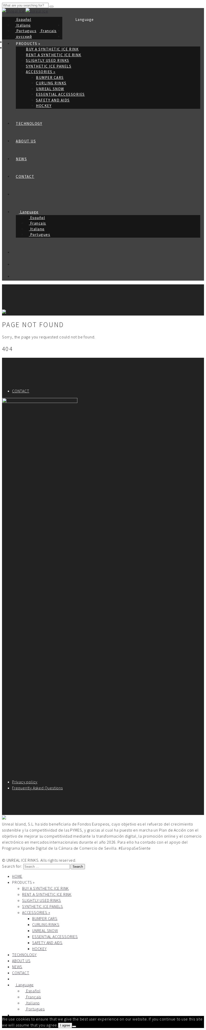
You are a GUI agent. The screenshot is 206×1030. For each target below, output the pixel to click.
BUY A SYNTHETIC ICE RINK (45, 888)
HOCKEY (44, 105)
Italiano (23, 25)
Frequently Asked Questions (37, 787)
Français (48, 30)
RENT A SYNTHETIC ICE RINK (53, 55)
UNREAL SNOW (50, 88)
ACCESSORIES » (41, 71)
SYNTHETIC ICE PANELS (48, 66)
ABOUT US (26, 141)
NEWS (21, 159)
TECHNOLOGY (29, 123)
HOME (17, 876)
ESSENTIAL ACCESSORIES (60, 94)
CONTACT (25, 176)
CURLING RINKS (51, 83)
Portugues (25, 30)
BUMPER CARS (50, 77)
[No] (74, 1026)
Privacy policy (24, 781)
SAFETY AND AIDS (53, 100)
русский (23, 36)
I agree (65, 1025)
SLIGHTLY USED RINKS (47, 60)
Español (23, 19)
